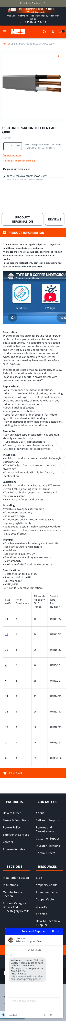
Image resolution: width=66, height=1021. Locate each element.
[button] (4, 31)
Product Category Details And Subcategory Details (16, 907)
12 (6, 634)
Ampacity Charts (47, 885)
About (40, 813)
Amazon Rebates (14, 849)
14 (6, 618)
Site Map (41, 914)
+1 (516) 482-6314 (34, 22)
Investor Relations (48, 846)
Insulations (10, 885)
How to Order (12, 813)
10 (6, 649)
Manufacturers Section (12, 894)
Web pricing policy (12, 155)
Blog (39, 877)
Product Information (22, 219)
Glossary (41, 906)
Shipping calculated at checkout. (19, 160)
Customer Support (48, 838)
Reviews (54, 219)
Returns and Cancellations (45, 829)
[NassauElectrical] (16, 31)
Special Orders (45, 853)
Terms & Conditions (16, 820)
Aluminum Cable (47, 892)
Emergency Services (16, 834)
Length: (7, 137)
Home (6, 43)
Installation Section (16, 877)
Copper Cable (45, 899)
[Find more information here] (34, 973)
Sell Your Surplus (47, 820)
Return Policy (11, 827)
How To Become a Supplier (48, 923)
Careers (8, 842)
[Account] (53, 31)
